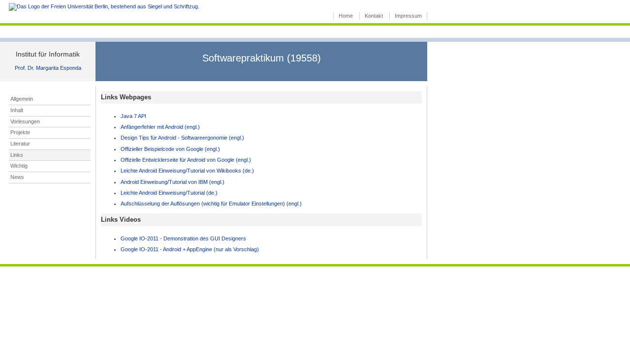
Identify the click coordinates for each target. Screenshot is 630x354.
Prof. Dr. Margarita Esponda (48, 68)
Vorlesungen (25, 121)
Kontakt (374, 16)
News (17, 177)
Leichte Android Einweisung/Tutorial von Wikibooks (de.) (187, 171)
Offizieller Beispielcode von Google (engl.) (170, 149)
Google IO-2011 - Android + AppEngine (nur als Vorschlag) (190, 249)
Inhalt (16, 110)
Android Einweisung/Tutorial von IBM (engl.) (172, 182)
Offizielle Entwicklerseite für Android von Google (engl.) (186, 160)
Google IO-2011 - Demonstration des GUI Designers (183, 238)
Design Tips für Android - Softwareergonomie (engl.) (182, 138)
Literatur (20, 144)
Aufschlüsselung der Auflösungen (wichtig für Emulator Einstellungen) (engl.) (211, 203)
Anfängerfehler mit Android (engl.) (160, 127)
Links (16, 155)
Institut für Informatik (48, 54)
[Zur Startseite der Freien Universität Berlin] (104, 6)
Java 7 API (133, 116)
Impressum (408, 16)
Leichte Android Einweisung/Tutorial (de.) (169, 193)
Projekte (20, 132)
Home (346, 16)
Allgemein (21, 99)
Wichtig (19, 166)
